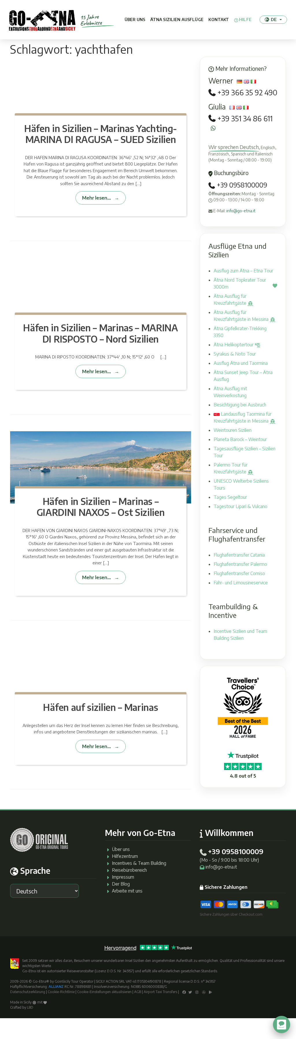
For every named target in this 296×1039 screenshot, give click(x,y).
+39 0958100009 (241, 185)
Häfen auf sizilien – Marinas (100, 707)
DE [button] (274, 19)
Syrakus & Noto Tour (235, 354)
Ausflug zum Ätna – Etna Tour (243, 271)
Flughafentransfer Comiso (239, 573)
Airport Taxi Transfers (160, 992)
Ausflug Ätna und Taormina (241, 363)
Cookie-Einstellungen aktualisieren (104, 992)
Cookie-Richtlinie (61, 992)
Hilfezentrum (125, 856)
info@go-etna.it (241, 210)
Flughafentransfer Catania (239, 555)
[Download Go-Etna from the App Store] (204, 992)
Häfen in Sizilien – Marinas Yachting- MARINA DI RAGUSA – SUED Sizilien (100, 133)
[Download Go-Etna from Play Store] (210, 992)
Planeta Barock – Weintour (240, 439)
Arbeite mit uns (127, 891)
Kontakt (218, 19)
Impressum (123, 877)
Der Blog (121, 884)
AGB (137, 992)
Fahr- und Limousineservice (241, 583)
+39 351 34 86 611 (245, 118)
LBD (30, 1007)
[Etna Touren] (42, 20)
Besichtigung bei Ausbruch (240, 405)
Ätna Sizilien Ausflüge (177, 19)
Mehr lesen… (96, 198)
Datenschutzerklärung (27, 992)
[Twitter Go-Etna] (190, 992)
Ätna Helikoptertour (234, 344)
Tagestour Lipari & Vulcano (240, 506)
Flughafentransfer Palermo (240, 564)
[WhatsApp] (213, 128)
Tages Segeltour (230, 497)
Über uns (135, 19)
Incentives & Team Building (139, 863)
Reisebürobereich (129, 870)
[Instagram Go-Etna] (197, 992)
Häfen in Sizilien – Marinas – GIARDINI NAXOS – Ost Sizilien (101, 506)
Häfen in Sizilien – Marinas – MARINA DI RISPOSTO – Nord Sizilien (100, 333)
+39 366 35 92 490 (247, 92)
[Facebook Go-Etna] (184, 992)
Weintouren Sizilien (232, 430)
